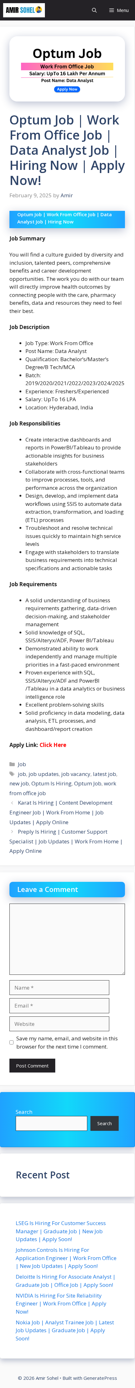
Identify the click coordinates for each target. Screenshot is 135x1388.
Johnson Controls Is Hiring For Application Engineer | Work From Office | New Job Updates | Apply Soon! (66, 1257)
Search (24, 1111)
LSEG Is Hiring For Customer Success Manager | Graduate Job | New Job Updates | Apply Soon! (61, 1231)
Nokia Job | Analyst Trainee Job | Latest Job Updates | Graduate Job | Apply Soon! (65, 1330)
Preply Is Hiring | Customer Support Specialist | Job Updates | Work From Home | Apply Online (66, 841)
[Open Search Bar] (94, 10)
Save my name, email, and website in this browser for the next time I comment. (67, 1042)
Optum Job (87, 783)
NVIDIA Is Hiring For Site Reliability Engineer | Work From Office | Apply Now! (61, 1303)
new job (19, 783)
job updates (44, 774)
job (22, 774)
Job (22, 764)
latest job (104, 774)
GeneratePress (100, 1378)
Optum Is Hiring (51, 783)
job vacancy (75, 774)
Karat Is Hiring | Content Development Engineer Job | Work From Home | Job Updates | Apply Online (60, 812)
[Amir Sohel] (24, 10)
